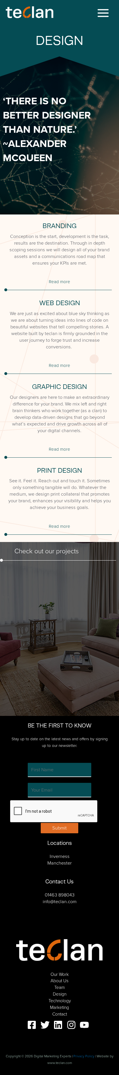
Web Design (59, 303)
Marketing (59, 1007)
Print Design (59, 470)
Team (59, 987)
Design (59, 994)
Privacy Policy (83, 1056)
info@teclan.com (60, 901)
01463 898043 (60, 894)
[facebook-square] (33, 1024)
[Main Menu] (103, 13)
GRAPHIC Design (59, 386)
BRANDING (59, 226)
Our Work (60, 974)
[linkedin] (59, 1024)
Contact (59, 1014)
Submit (59, 828)
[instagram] (73, 1024)
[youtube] (86, 1024)
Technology (60, 1000)
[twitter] (46, 1024)
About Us (59, 980)
